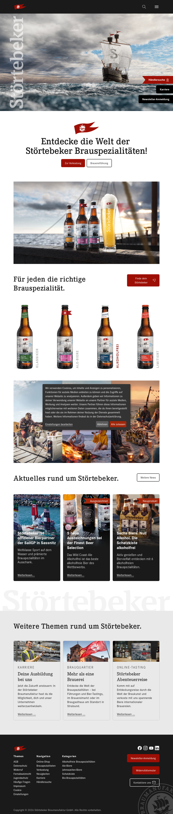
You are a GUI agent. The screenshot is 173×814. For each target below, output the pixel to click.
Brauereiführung (99, 163)
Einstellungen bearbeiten (59, 424)
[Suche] (144, 6)
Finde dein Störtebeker (141, 280)
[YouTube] (151, 748)
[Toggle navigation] (156, 7)
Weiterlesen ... (27, 714)
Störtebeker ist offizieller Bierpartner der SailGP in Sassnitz (37, 537)
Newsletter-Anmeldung (143, 758)
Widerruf (18, 769)
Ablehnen (102, 424)
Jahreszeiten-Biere (72, 769)
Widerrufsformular (146, 770)
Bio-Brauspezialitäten (73, 777)
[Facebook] (139, 748)
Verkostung (42, 769)
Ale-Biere (67, 765)
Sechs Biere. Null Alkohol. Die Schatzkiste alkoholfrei (131, 540)
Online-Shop (43, 761)
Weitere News (148, 477)
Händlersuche (44, 782)
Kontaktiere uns (142, 782)
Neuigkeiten (43, 773)
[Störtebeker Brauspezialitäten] (20, 7)
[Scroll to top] (165, 806)
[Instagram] (145, 748)
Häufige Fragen (22, 782)
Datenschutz (20, 765)
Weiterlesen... (26, 575)
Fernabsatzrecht (22, 773)
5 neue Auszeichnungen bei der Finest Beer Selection (84, 540)
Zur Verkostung (73, 163)
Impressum (20, 786)
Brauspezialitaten (46, 765)
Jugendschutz (21, 777)
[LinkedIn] (156, 748)
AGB (16, 761)
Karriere (40, 777)
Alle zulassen (118, 424)
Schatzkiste (68, 773)
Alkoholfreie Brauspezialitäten (78, 761)
